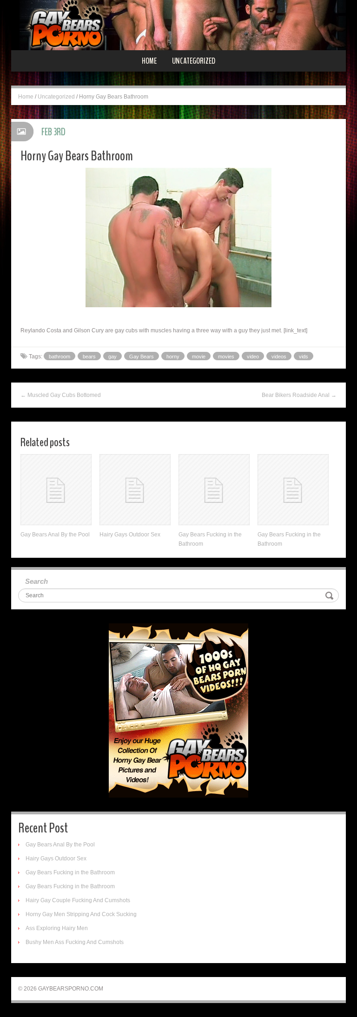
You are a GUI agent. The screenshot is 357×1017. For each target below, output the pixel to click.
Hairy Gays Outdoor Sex (129, 534)
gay (112, 356)
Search (36, 581)
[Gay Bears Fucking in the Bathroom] (214, 489)
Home (149, 60)
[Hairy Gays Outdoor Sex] (135, 489)
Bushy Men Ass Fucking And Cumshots (75, 942)
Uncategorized (193, 60)
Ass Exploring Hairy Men (57, 928)
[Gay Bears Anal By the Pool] (56, 489)
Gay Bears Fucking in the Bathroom (70, 872)
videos (278, 356)
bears (89, 356)
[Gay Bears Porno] (178, 24)
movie (198, 356)
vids (303, 356)
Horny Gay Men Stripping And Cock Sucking (81, 914)
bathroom (59, 356)
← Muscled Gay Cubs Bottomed (60, 395)
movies (226, 356)
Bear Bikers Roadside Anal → (299, 395)
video (253, 356)
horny (172, 356)
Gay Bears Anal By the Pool (55, 534)
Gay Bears (141, 356)
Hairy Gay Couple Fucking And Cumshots (78, 900)
